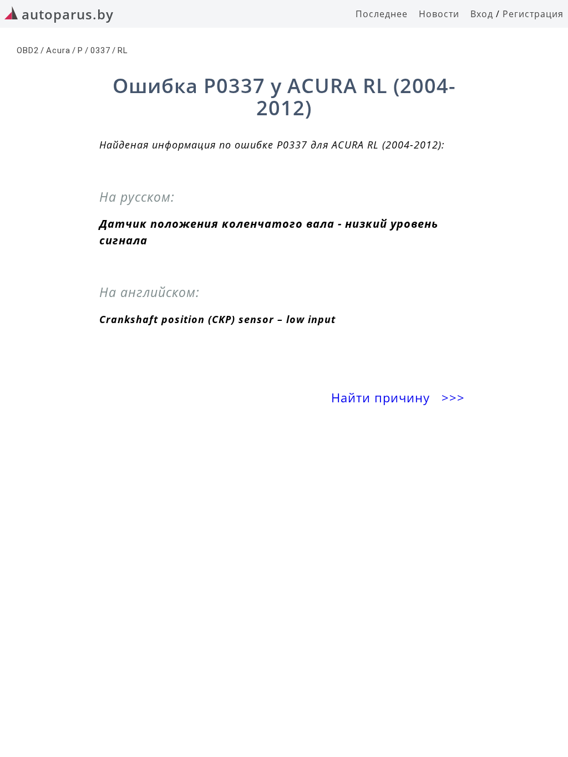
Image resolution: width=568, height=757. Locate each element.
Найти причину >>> (399, 398)
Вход (481, 14)
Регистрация (533, 14)
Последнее (382, 14)
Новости (439, 14)
